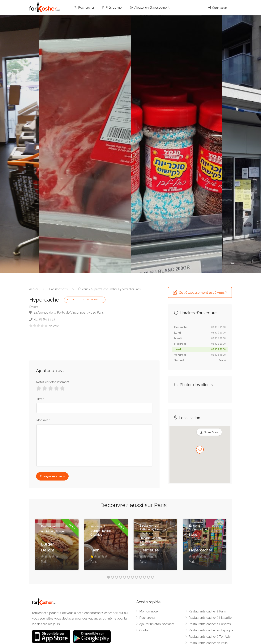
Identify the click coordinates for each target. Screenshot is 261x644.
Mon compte (148, 611)
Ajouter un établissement (151, 7)
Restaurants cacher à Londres (210, 624)
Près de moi (113, 7)
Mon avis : (43, 420)
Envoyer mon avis (52, 476)
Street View (211, 432)
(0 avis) (54, 325)
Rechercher (85, 7)
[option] (176, 144)
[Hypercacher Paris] (85, 144)
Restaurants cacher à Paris (207, 611)
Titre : (40, 399)
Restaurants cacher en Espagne (211, 630)
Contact (145, 630)
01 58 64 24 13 (44, 319)
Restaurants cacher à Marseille (210, 618)
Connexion (219, 8)
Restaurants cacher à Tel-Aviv (210, 636)
